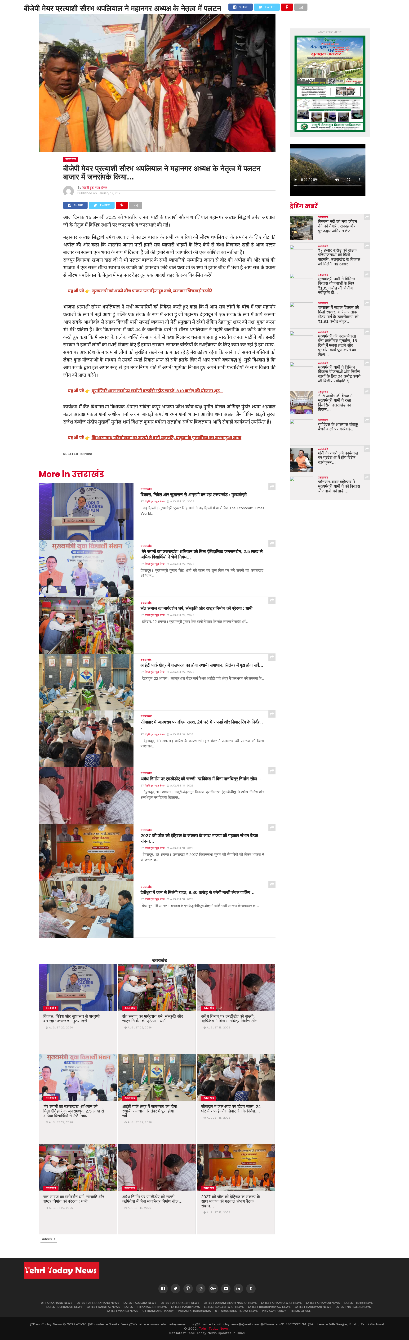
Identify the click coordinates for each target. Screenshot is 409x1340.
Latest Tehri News (358, 1303)
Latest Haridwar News (313, 1307)
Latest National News (353, 1307)
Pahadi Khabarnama (194, 1311)
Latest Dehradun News (64, 1307)
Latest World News (122, 1311)
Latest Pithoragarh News (145, 1307)
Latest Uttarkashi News (180, 1303)
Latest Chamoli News (323, 1303)
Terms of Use (300, 1311)
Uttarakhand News (56, 1303)
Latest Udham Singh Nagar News (230, 1303)
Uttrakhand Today (158, 1311)
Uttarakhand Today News (236, 1311)
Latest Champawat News (281, 1303)
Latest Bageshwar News (224, 1307)
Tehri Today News (214, 1328)
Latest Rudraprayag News (269, 1307)
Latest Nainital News (103, 1307)
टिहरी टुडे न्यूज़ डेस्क (94, 187)
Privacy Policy (274, 1311)
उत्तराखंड (159, 960)
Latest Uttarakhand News (98, 1303)
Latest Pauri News (185, 1307)
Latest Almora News (140, 1303)
